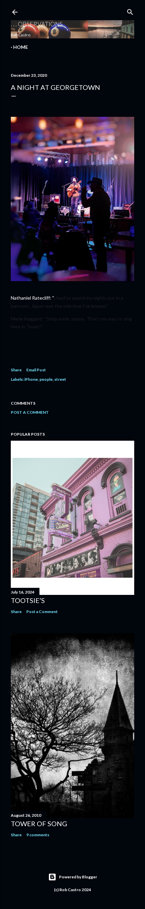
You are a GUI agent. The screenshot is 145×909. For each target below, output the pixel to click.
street (60, 379)
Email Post (36, 369)
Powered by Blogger (78, 876)
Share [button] (16, 369)
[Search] (130, 10)
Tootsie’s (28, 600)
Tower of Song (39, 823)
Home (20, 47)
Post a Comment (30, 412)
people (46, 379)
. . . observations (37, 24)
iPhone (31, 379)
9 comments (37, 834)
